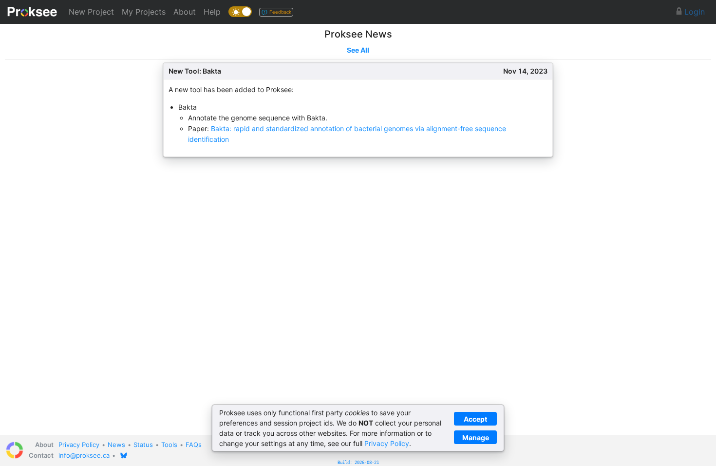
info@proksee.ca (84, 455)
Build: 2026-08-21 (358, 462)
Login (693, 12)
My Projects (144, 12)
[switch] (240, 11)
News (116, 444)
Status (143, 444)
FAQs (194, 444)
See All (358, 50)
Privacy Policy (78, 444)
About (184, 12)
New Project (91, 12)
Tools (169, 444)
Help (212, 12)
